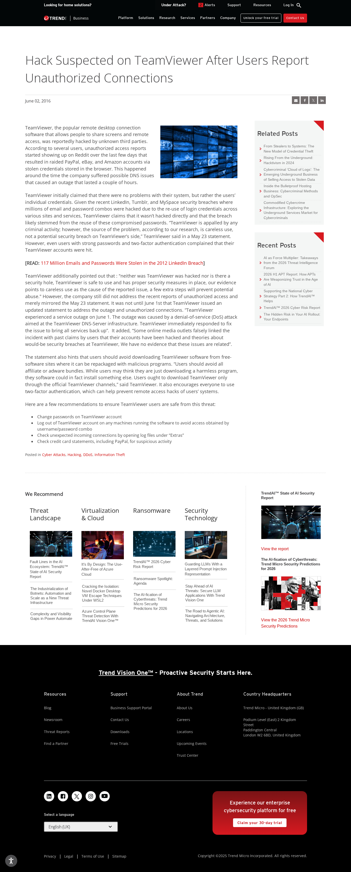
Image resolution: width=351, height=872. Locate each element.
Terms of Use (92, 856)
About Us (184, 707)
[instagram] (91, 796)
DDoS (88, 454)
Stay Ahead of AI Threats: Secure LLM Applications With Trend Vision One (205, 593)
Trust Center (187, 755)
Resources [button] (262, 5)
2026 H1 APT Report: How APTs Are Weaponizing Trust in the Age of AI (289, 279)
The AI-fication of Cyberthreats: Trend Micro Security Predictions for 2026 (150, 601)
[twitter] (313, 100)
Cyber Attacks (54, 454)
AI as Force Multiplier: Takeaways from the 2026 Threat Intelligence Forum (289, 262)
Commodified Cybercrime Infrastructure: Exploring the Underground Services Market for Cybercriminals (289, 210)
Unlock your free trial (259, 17)
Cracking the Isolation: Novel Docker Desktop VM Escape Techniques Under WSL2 (102, 593)
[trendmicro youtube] (104, 796)
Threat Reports (57, 731)
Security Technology (201, 514)
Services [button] (187, 18)
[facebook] (304, 100)
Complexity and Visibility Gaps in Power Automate (51, 616)
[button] (81, 827)
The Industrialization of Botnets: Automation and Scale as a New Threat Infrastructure (50, 595)
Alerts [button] (207, 5)
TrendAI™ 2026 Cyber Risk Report (292, 308)
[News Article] (296, 100)
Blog (47, 707)
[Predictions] (291, 591)
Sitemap (119, 856)
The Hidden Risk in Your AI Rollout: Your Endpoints (290, 316)
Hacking (74, 454)
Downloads (120, 731)
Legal (68, 856)
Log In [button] (288, 5)
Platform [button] (125, 18)
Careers (183, 719)
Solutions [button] (146, 18)
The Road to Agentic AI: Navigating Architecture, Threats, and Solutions (205, 615)
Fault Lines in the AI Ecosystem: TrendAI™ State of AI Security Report (49, 561)
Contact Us (295, 18)
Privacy (50, 856)
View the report (275, 547)
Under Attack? (173, 5)
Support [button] (234, 5)
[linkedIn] (322, 100)
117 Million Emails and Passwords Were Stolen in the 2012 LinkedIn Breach (122, 263)
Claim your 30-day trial (257, 821)
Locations (185, 731)
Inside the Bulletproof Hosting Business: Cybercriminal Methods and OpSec (289, 191)
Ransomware (151, 510)
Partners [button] (207, 18)
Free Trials (119, 743)
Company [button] (228, 18)
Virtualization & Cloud (100, 514)
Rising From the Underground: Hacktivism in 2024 (286, 160)
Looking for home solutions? (67, 5)
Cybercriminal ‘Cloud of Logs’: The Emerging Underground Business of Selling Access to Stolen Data (290, 174)
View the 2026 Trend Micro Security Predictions (285, 621)
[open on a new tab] (77, 796)
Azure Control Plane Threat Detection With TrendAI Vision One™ (100, 616)
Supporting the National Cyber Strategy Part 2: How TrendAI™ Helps (287, 296)
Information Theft (110, 454)
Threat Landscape (45, 514)
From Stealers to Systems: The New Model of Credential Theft (287, 148)
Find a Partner (56, 743)
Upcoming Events (192, 743)
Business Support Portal (131, 707)
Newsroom (53, 719)
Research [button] (167, 18)
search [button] (299, 5)
